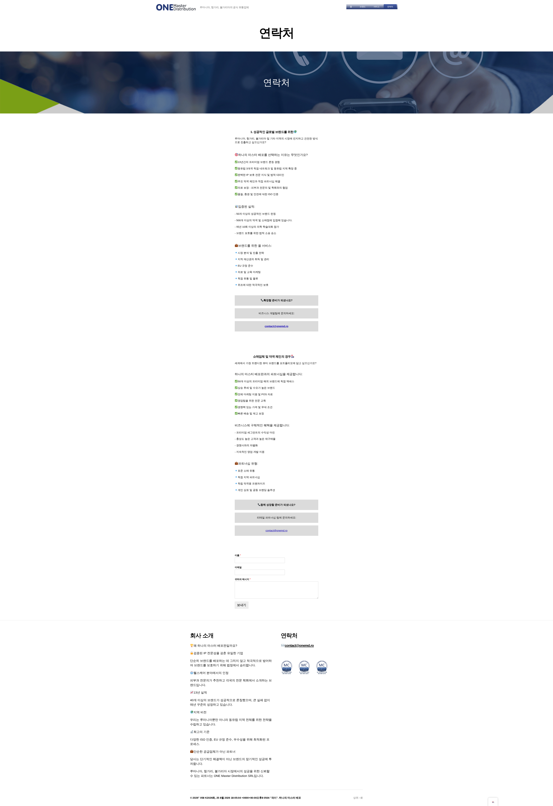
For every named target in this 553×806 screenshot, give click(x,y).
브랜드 (363, 6)
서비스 (376, 6)
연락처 (390, 6)
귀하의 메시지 (243, 579)
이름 (238, 555)
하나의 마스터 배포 (290, 797)
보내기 (241, 605)
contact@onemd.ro (276, 530)
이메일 (238, 567)
